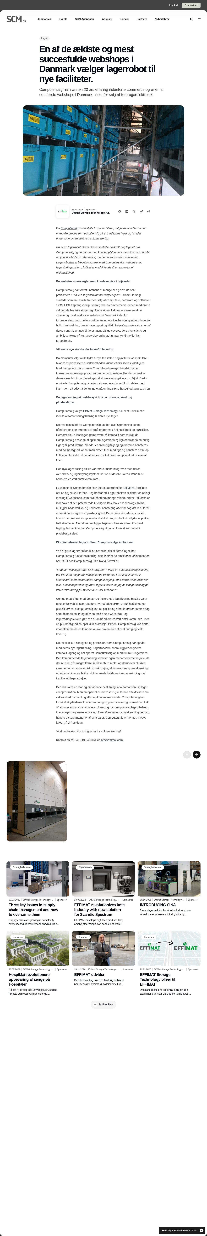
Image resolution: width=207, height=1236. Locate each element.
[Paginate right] (197, 755)
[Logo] (16, 19)
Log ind (173, 5)
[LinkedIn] (127, 211)
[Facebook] (120, 211)
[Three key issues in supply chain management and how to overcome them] (37, 893)
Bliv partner (191, 5)
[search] (191, 19)
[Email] (141, 211)
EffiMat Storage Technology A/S (91, 212)
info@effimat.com (111, 740)
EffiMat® (128, 487)
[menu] (199, 19)
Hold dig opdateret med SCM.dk (179, 1230)
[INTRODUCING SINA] (169, 888)
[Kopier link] (148, 211)
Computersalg (69, 228)
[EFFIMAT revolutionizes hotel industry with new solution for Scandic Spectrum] (103, 893)
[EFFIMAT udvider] (103, 958)
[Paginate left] (187, 755)
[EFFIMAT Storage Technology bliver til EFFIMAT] (169, 963)
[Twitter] (134, 211)
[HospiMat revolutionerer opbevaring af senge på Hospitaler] (37, 963)
